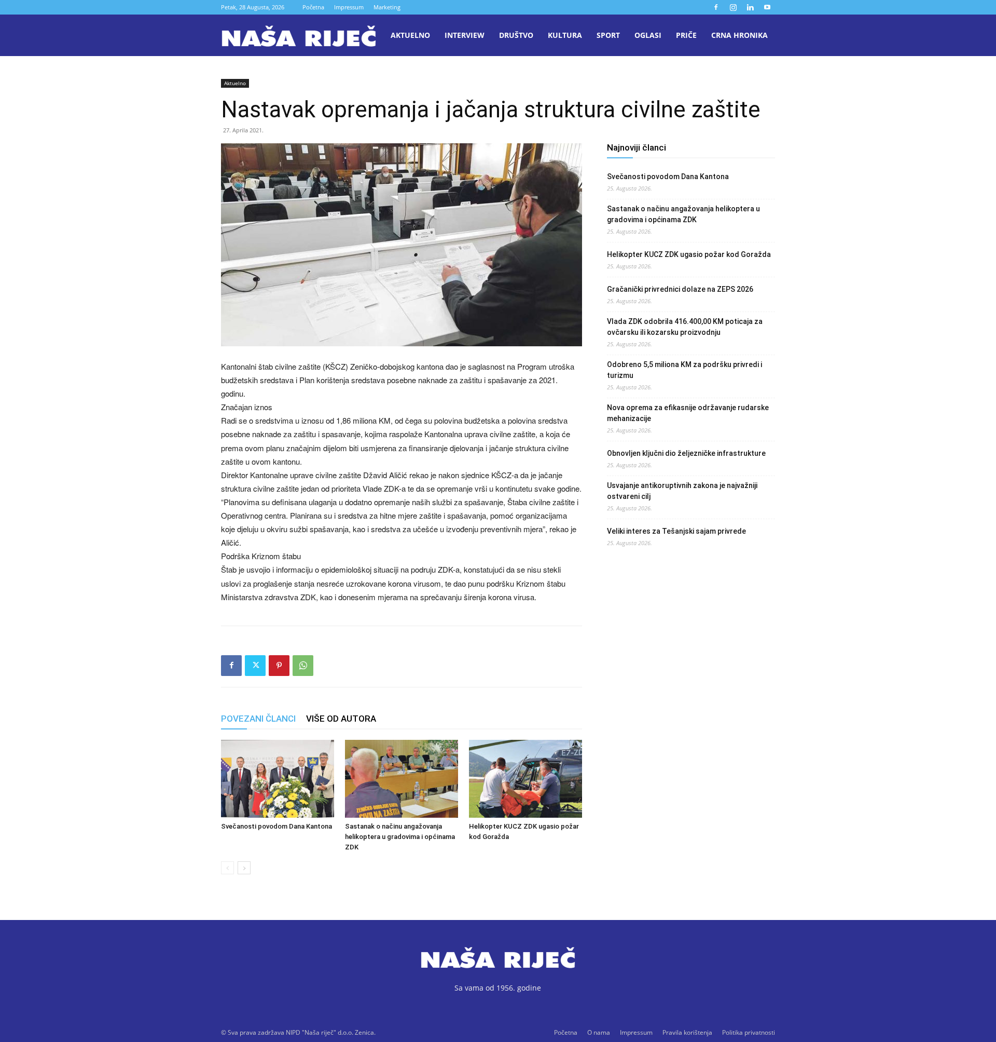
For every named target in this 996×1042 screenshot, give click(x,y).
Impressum (349, 7)
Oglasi (647, 35)
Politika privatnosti (748, 1032)
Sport (608, 35)
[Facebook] (716, 7)
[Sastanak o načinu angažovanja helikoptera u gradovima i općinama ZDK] (401, 779)
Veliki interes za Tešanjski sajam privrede (676, 531)
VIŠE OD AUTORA (341, 718)
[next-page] (244, 867)
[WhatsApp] (303, 665)
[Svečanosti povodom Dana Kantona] (277, 779)
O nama (598, 1032)
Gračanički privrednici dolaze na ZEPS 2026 (680, 289)
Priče (686, 35)
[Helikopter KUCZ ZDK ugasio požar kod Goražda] (525, 779)
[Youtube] (767, 7)
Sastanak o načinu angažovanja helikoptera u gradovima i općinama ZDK (400, 836)
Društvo (516, 35)
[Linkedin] (750, 7)
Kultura (565, 35)
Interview (465, 35)
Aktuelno (410, 35)
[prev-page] (227, 867)
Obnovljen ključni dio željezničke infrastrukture (686, 453)
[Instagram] (733, 7)
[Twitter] (255, 665)
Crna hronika (739, 35)
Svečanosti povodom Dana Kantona (276, 826)
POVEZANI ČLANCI (258, 718)
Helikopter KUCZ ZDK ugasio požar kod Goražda (689, 254)
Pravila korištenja (687, 1032)
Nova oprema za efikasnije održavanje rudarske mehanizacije (688, 413)
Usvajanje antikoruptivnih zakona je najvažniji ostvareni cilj (682, 490)
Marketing (387, 7)
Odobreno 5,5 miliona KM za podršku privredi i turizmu (684, 370)
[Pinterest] (279, 665)
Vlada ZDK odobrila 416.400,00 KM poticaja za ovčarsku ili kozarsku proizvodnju (685, 326)
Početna (313, 7)
